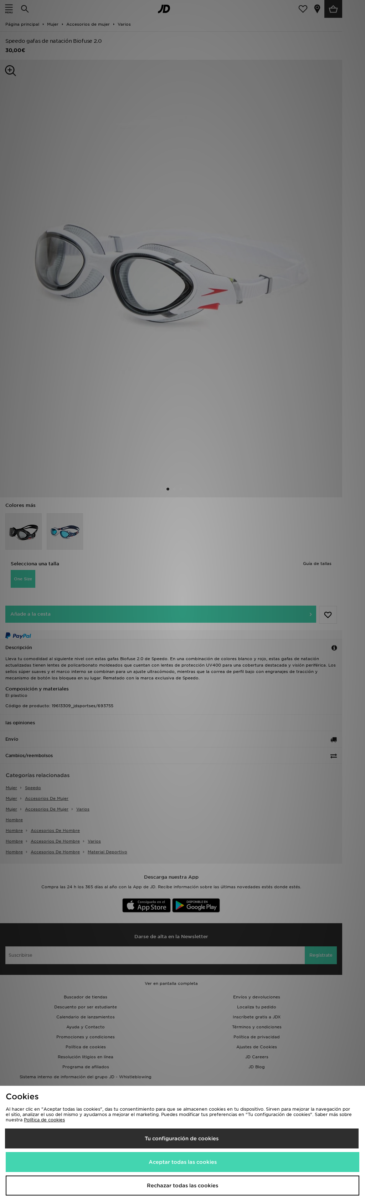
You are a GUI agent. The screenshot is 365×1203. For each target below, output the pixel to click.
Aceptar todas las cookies (183, 1162)
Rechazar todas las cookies (182, 1185)
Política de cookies (44, 1119)
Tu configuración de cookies (182, 1138)
